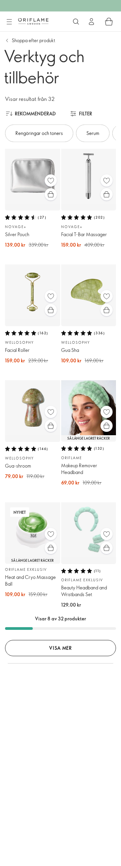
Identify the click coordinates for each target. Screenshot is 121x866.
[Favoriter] (51, 180)
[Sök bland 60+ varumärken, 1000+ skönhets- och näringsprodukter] (76, 22)
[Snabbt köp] (51, 194)
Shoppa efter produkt (33, 40)
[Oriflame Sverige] (33, 21)
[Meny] (9, 22)
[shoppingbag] (109, 22)
